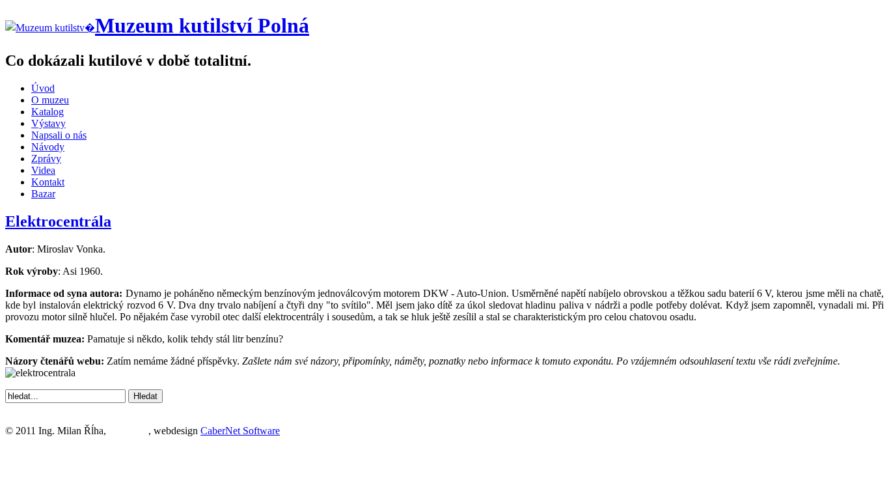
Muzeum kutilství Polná (202, 25)
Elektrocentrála (58, 221)
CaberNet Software (240, 430)
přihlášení (128, 430)
